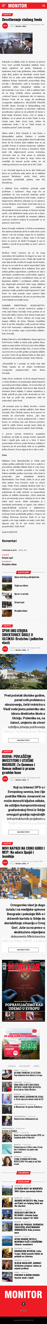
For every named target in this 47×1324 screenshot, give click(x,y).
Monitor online (21, 26)
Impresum (23, 1310)
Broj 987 (23, 550)
